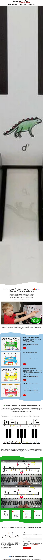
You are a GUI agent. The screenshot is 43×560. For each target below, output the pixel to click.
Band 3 (26, 516)
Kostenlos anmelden (26, 548)
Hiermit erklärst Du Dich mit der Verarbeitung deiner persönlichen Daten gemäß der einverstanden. (32, 544)
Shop (24, 348)
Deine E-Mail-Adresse (26, 537)
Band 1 (26, 513)
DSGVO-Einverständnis (27, 541)
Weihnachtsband (28, 517)
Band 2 (26, 514)
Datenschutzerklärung (35, 544)
